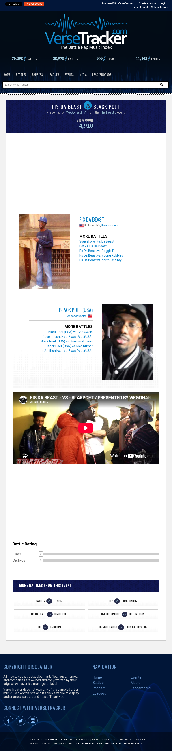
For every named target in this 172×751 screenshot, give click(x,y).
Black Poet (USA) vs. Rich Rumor (70, 346)
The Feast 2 (108, 112)
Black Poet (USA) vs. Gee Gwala (70, 332)
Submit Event (140, 7)
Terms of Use (100, 739)
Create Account (148, 3)
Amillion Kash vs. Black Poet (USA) (68, 350)
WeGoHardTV (75, 112)
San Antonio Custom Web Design (120, 743)
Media (83, 74)
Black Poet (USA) (76, 309)
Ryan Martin (86, 743)
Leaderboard (140, 688)
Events (69, 74)
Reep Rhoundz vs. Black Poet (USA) (68, 336)
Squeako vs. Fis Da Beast (96, 241)
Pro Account (34, 3)
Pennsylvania (109, 225)
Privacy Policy (80, 739)
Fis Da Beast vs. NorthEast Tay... (101, 260)
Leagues (53, 74)
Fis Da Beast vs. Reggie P (96, 251)
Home (6, 74)
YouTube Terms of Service (128, 739)
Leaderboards (101, 74)
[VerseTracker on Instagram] (33, 724)
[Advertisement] (86, 171)
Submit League (160, 7)
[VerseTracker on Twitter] (21, 724)
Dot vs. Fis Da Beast (93, 246)
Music (135, 683)
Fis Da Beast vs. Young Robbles (101, 255)
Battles (21, 74)
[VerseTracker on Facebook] (9, 724)
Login (163, 3)
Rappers (37, 74)
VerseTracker (59, 739)
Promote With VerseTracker (117, 3)
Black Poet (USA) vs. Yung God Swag (67, 341)
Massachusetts (76, 316)
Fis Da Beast (91, 219)
